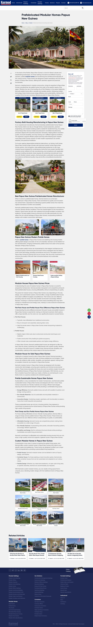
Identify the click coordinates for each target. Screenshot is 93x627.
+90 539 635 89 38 (74, 2)
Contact (63, 2)
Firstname (70, 86)
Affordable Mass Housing (15, 611)
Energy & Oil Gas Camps (40, 586)
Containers (33, 2)
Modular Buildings (25, 2)
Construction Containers (40, 605)
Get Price (19, 116)
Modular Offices (12, 580)
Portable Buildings (40, 2)
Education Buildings (39, 584)
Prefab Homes (12, 605)
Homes (47, 2)
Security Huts (63, 590)
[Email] (89, 317)
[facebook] (10, 570)
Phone (75, 101)
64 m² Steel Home (22, 113)
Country (70, 91)
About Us (62, 597)
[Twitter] (11, 76)
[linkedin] (18, 570)
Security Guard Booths (65, 592)
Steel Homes (12, 603)
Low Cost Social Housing (14, 609)
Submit (75, 125)
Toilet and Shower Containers (42, 609)
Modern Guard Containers (41, 615)
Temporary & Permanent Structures (43, 596)
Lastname (79, 86)
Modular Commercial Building (16, 590)
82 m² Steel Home (40, 113)
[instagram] (16, 570)
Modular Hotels (12, 586)
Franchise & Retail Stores (40, 588)
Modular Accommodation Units (16, 592)
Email (69, 96)
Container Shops (38, 611)
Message (70, 107)
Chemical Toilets (64, 584)
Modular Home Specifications (16, 617)
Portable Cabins (38, 613)
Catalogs (62, 603)
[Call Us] (89, 313)
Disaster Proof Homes (14, 615)
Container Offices (39, 603)
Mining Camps (38, 594)
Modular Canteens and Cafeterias (17, 598)
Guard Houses (63, 588)
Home (13, 2)
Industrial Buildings (39, 592)
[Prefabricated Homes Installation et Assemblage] (53, 235)
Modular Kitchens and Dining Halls (17, 594)
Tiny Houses (11, 607)
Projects (58, 2)
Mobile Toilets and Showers (66, 582)
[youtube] (21, 570)
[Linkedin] (11, 80)
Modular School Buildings (14, 584)
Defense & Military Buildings (41, 582)
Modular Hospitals (13, 582)
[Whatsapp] (11, 83)
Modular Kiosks (63, 578)
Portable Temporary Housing (15, 613)
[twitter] (13, 570)
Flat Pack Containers (39, 601)
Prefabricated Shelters (65, 580)
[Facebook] (11, 73)
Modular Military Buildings (15, 588)
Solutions (52, 2)
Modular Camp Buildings (14, 578)
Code (69, 101)
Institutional (19, 2)
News (61, 599)
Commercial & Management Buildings (43, 578)
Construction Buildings (40, 580)
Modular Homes (22, 97)
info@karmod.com (86, 2)
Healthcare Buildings (39, 590)
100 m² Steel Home (57, 113)
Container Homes (39, 607)
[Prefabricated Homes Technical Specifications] (27, 235)
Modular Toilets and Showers (15, 596)
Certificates (63, 601)
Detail (26, 116)
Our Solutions (38, 576)
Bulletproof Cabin (64, 586)
